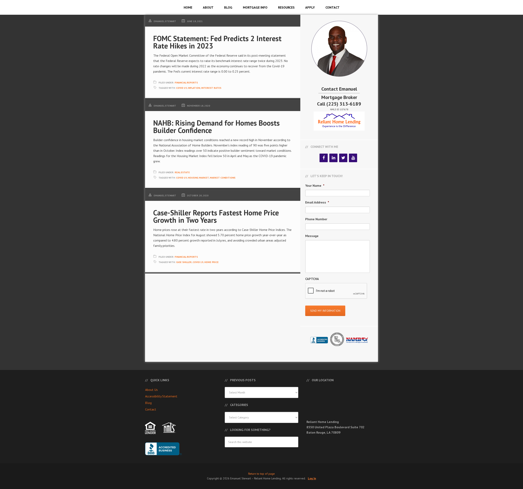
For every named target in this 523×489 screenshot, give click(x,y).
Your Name (314, 185)
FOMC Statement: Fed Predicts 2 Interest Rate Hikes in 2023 (217, 42)
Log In (312, 478)
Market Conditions (222, 177)
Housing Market (198, 177)
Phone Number (316, 219)
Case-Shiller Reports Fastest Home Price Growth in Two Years (216, 216)
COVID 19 (181, 87)
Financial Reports (186, 82)
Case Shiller (184, 262)
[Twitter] (343, 158)
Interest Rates (211, 87)
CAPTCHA (312, 279)
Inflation (194, 87)
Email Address (317, 202)
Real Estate (182, 172)
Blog (148, 403)
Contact (150, 409)
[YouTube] (353, 158)
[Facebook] (324, 158)
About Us (151, 390)
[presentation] (336, 291)
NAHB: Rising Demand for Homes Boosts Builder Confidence (216, 126)
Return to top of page (261, 474)
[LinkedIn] (333, 158)
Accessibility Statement (161, 396)
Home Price (211, 262)
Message (311, 236)
